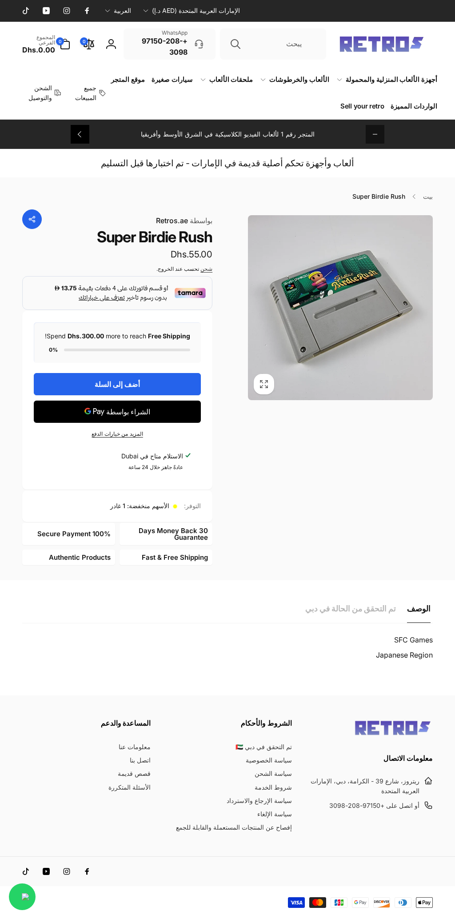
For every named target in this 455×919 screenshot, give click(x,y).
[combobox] (273, 44)
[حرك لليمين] (80, 134)
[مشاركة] (32, 219)
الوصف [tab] (419, 608)
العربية (122, 10)
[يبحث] (235, 44)
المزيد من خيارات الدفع (117, 433)
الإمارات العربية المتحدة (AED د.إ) (196, 10)
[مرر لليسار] (375, 134)
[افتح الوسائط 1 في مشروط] (340, 307)
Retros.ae (184, 220)
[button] (46, 44)
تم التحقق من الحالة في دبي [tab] (350, 608)
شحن (206, 268)
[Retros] (393, 734)
